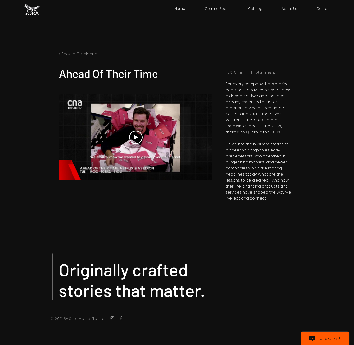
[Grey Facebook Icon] (121, 318)
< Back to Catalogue (78, 54)
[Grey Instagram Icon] (112, 318)
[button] (255, 8)
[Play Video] (136, 137)
